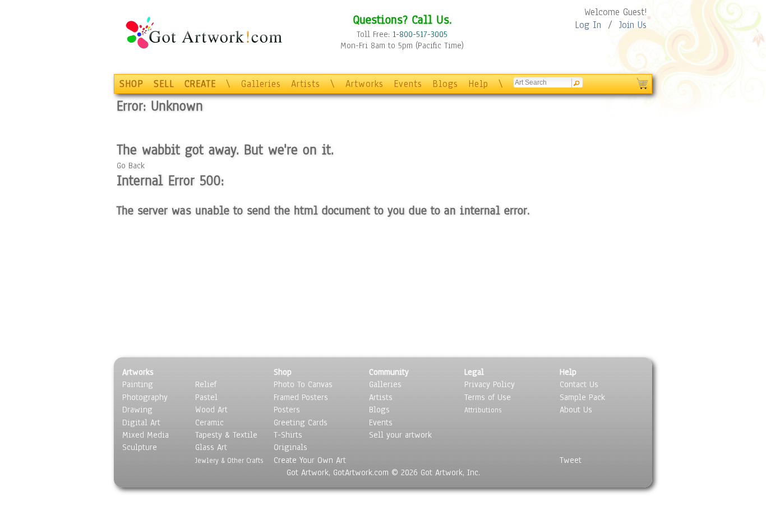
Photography (145, 397)
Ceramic (209, 422)
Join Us (633, 25)
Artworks (364, 83)
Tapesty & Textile (226, 434)
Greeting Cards (300, 422)
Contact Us (579, 384)
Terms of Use (487, 397)
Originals (290, 447)
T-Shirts (288, 434)
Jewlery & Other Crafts (229, 460)
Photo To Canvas (303, 384)
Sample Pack (582, 397)
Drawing (137, 409)
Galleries (261, 83)
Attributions (482, 410)
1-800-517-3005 (420, 34)
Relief (205, 384)
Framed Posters (301, 397)
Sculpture (139, 447)
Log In (588, 25)
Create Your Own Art (310, 460)
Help (478, 83)
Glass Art (211, 447)
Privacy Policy (489, 384)
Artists (305, 83)
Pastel (206, 397)
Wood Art (211, 409)
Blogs (445, 83)
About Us (576, 409)
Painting (137, 384)
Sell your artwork (400, 434)
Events (408, 83)
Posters (287, 409)
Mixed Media (145, 434)
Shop (283, 372)
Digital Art (141, 422)
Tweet (571, 460)
